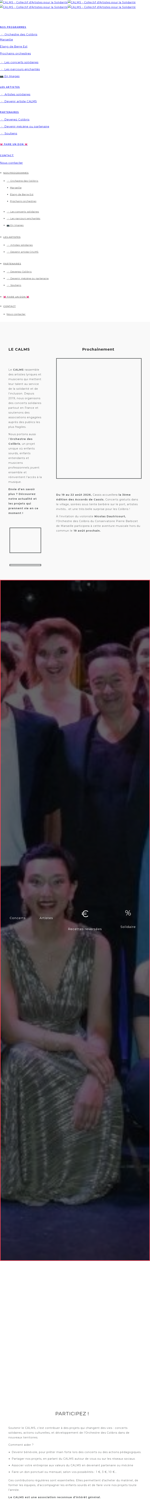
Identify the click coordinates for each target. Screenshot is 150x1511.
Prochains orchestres (15, 53)
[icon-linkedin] (26, 14)
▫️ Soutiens (8, 133)
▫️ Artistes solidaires (15, 94)
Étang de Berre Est (13, 46)
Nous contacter (11, 162)
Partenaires (9, 112)
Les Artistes (10, 87)
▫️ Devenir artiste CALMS (18, 101)
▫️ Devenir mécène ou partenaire (24, 126)
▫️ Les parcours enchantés (20, 69)
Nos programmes (13, 27)
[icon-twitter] (11, 14)
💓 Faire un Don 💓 (14, 144)
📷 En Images (10, 76)
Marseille (6, 39)
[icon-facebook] (3, 14)
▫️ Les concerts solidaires (19, 62)
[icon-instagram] (19, 14)
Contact (7, 155)
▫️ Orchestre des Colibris (18, 34)
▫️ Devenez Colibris (14, 119)
